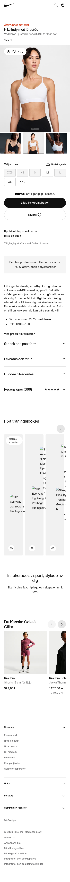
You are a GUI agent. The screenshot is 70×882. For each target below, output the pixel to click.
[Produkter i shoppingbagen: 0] (63, 5)
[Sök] (56, 5)
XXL (22, 181)
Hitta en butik (12, 235)
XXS (10, 172)
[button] (9, 550)
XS (22, 172)
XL (10, 181)
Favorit (32, 214)
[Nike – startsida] (9, 5)
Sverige (11, 820)
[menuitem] (10, 837)
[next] (61, 429)
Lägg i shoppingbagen (35, 202)
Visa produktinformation (19, 333)
